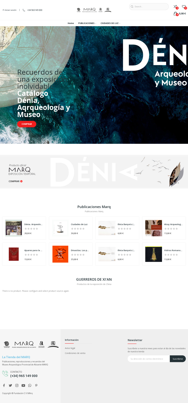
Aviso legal (70, 348)
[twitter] (10, 385)
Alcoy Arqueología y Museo (173, 224)
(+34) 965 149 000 (24, 376)
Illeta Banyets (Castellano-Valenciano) (127, 250)
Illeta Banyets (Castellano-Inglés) (127, 224)
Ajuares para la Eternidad (33, 250)
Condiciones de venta (75, 353)
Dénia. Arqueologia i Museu (33, 224)
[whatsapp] (30, 385)
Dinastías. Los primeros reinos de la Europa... (80, 250)
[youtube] (23, 385)
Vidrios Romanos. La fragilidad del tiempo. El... (173, 250)
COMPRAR (27, 124)
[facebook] (4, 385)
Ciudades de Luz (79, 224)
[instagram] (17, 385)
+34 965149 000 (34, 10)
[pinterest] (36, 385)
